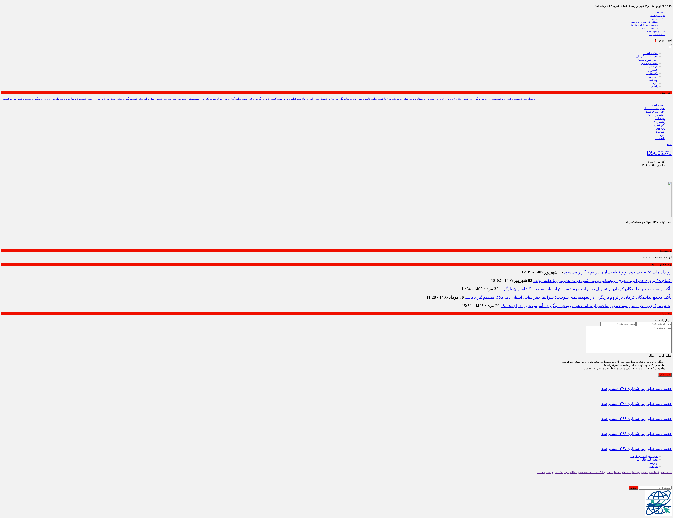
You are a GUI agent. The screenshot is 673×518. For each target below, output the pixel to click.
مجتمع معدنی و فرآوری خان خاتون (643, 25)
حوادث (654, 83)
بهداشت (653, 79)
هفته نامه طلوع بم (657, 34)
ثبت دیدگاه (665, 374)
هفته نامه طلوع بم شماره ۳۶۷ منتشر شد (636, 448)
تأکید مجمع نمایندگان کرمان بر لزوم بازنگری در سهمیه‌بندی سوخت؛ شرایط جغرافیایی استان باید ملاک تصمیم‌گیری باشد (185, 98)
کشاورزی (652, 69)
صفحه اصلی (659, 12)
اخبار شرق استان (657, 15)
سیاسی (653, 466)
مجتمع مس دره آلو (650, 28)
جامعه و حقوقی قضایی (655, 31)
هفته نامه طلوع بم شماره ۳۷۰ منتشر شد (636, 403)
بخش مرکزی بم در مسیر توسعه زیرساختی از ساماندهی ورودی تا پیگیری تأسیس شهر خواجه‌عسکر (59, 98)
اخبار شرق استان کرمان (644, 456)
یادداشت (653, 86)
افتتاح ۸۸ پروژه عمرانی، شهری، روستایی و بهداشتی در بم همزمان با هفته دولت (416, 98)
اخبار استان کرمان (647, 56)
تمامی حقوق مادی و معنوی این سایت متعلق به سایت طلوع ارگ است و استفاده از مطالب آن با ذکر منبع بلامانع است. (604, 472)
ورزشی (653, 76)
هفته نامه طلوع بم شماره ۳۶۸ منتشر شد (636, 433)
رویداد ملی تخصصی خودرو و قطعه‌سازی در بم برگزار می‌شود (499, 98)
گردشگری (652, 73)
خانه (669, 144)
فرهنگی (653, 66)
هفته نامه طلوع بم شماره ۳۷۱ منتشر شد (636, 388)
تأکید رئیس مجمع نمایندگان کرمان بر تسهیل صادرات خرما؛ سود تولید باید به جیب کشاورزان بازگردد (313, 98)
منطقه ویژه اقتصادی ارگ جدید (644, 22)
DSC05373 (659, 153)
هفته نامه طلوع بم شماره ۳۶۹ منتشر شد (636, 418)
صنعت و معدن (658, 19)
